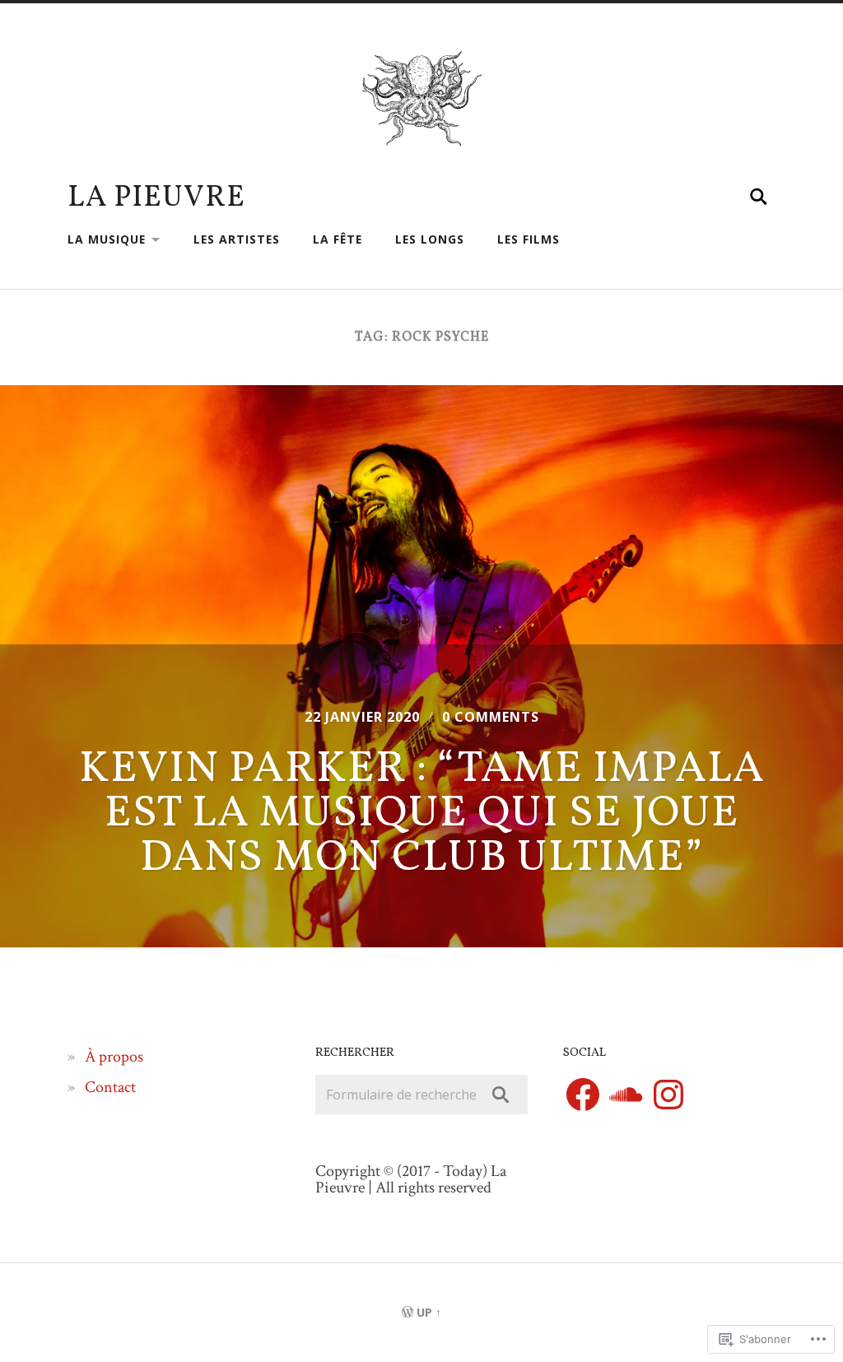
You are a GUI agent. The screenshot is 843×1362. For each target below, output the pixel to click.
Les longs (429, 239)
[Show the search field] (759, 196)
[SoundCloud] (625, 1094)
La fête (337, 239)
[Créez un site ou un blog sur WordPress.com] (407, 1312)
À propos (114, 1056)
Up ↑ (429, 1312)
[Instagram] (668, 1094)
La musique (107, 239)
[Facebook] (583, 1094)
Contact (110, 1087)
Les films (528, 239)
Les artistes (236, 239)
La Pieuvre (156, 198)
